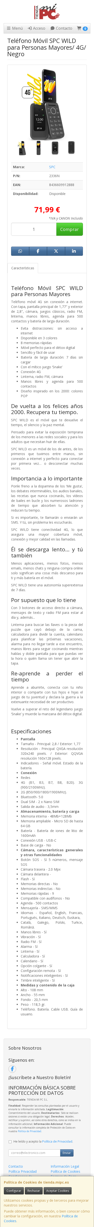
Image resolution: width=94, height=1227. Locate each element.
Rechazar (33, 1191)
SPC (52, 167)
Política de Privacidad (29, 1131)
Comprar (69, 229)
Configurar (14, 1191)
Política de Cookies (65, 1171)
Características (22, 268)
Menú (17, 28)
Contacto (63, 28)
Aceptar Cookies (57, 1191)
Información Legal (65, 1166)
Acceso (38, 28)
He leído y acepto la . (43, 1141)
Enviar (67, 1153)
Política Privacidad (22, 1171)
